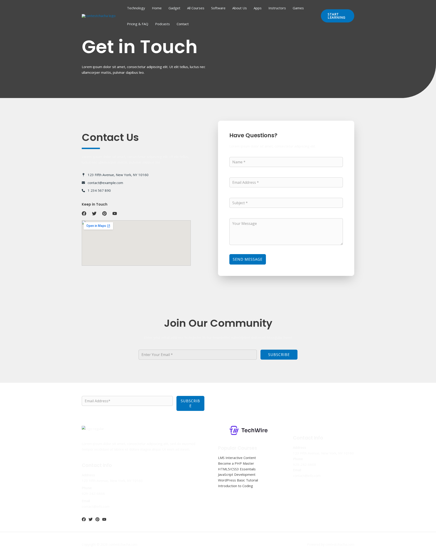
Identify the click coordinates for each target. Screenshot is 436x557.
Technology (136, 8)
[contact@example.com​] (102, 183)
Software (218, 8)
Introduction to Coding (235, 485)
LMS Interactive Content (237, 457)
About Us (239, 8)
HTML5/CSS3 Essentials (237, 469)
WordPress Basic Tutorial (238, 480)
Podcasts (162, 24)
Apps (258, 8)
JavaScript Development (236, 474)
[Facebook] (84, 519)
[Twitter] (91, 519)
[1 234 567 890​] (96, 190)
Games (298, 8)
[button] (337, 15)
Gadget (174, 8)
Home (157, 8)
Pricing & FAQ (137, 24)
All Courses (195, 8)
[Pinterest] (97, 519)
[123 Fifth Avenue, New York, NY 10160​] (115, 175)
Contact (183, 24)
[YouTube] (104, 519)
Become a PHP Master (236, 463)
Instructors (277, 8)
